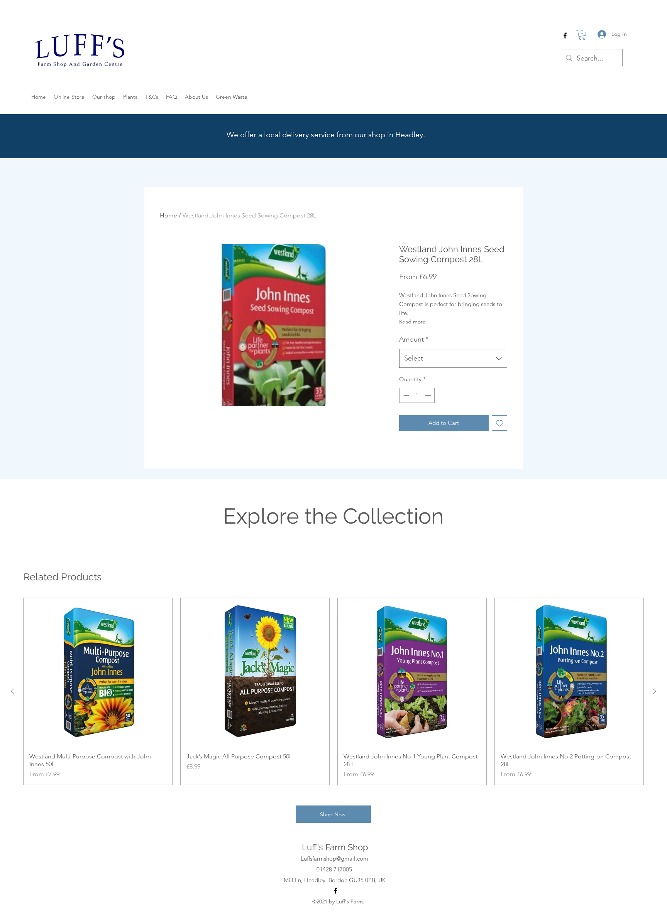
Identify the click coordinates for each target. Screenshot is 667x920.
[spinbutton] (417, 395)
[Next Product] (654, 691)
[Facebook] (565, 35)
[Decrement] (405, 395)
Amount (413, 339)
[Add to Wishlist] (500, 423)
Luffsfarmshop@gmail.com (334, 858)
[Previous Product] (12, 691)
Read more (412, 321)
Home (168, 215)
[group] (333, 691)
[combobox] (453, 358)
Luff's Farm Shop (335, 847)
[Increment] (428, 395)
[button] (582, 35)
